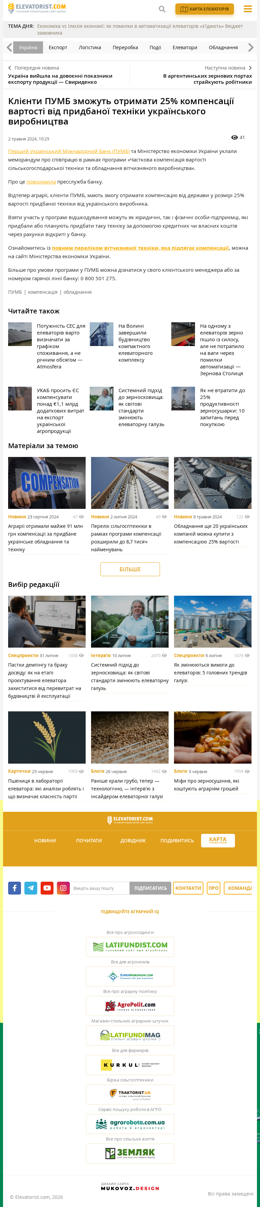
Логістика (90, 47)
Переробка (125, 47)
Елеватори (185, 47)
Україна (28, 47)
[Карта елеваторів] (218, 841)
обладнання (78, 292)
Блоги (97, 771)
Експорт (58, 47)
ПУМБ (15, 292)
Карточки (19, 771)
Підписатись (150, 888)
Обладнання (223, 47)
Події (155, 47)
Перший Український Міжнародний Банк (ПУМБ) (69, 151)
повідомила (41, 181)
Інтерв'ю (101, 655)
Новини (17, 517)
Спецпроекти (23, 655)
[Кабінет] (131, 857)
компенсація (43, 292)
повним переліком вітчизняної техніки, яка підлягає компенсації (140, 247)
